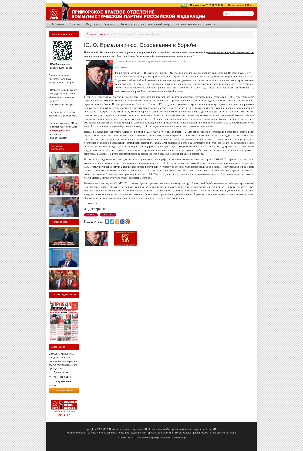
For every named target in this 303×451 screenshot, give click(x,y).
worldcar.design (179, 437)
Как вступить (128, 24)
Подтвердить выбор (64, 390)
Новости (103, 34)
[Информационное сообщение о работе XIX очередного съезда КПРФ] (64, 164)
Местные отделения (188, 24)
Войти (250, 5)
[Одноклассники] (117, 221)
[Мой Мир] (122, 221)
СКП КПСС (108, 215)
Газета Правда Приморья (63, 294)
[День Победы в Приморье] (64, 185)
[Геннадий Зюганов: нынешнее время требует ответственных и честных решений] (64, 258)
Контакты (210, 24)
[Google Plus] (127, 221)
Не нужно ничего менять (61, 383)
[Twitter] (112, 221)
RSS (184, 5)
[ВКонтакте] (107, 221)
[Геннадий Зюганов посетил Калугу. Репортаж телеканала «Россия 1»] (64, 280)
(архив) (61, 347)
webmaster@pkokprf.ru (152, 437)
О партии (75, 24)
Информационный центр (155, 24)
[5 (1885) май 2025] (64, 321)
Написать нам (236, 5)
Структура (92, 24)
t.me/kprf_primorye (58, 130)
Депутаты (109, 24)
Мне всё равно (62, 376)
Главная (59, 24)
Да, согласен (61, 372)
